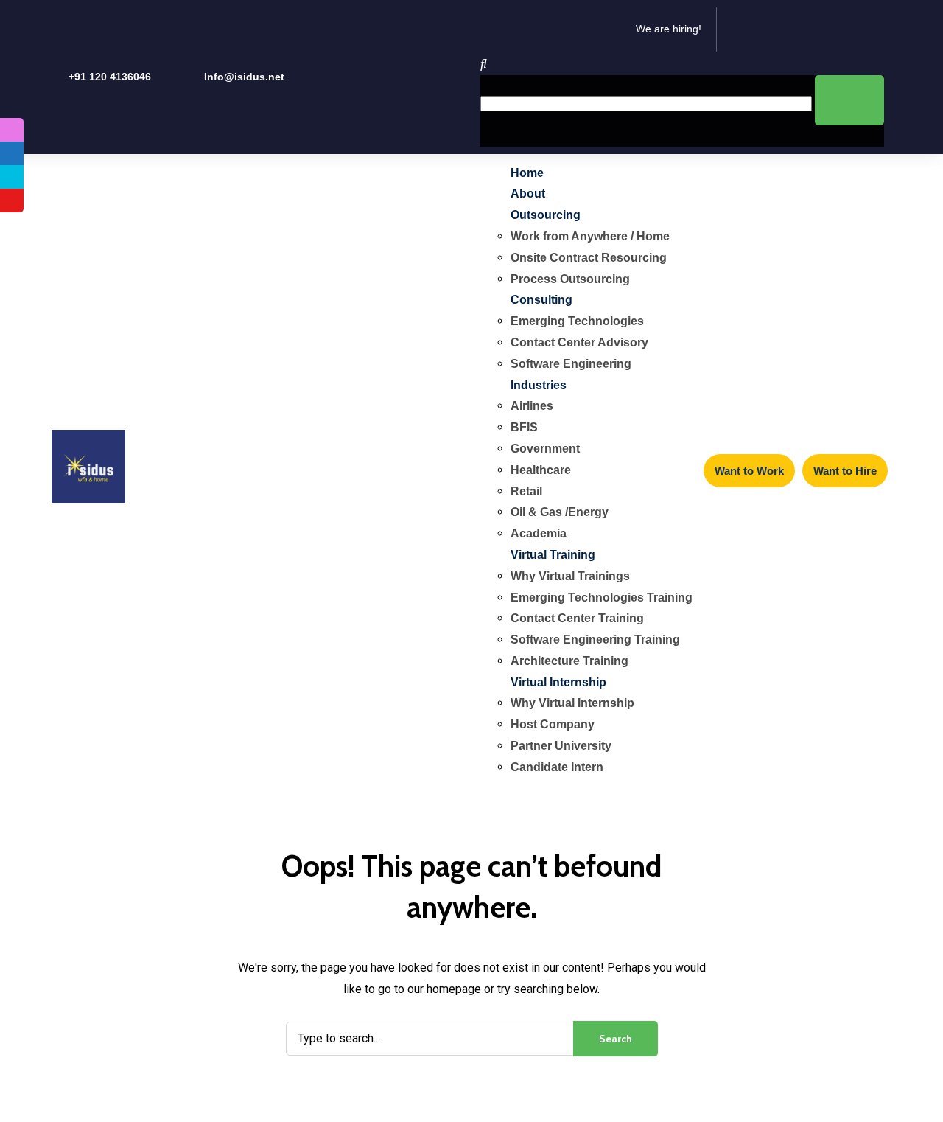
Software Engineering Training (595, 639)
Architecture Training (569, 661)
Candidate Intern (557, 767)
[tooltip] (12, 130)
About (528, 193)
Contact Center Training (577, 618)
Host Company (553, 724)
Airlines (532, 406)
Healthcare (541, 470)
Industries (539, 385)
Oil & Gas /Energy (560, 512)
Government (545, 448)
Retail (526, 491)
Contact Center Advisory (579, 342)
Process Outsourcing (570, 279)
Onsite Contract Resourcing (589, 257)
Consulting (541, 299)
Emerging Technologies (577, 321)
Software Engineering (571, 364)
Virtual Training (553, 554)
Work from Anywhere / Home (590, 236)
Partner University (561, 745)
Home (527, 173)
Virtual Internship (558, 682)
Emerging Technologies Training (602, 597)
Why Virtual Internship (572, 703)
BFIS (524, 427)
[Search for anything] (849, 100)
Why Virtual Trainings (570, 576)
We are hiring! (668, 29)
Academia (539, 533)
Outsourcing (546, 215)
